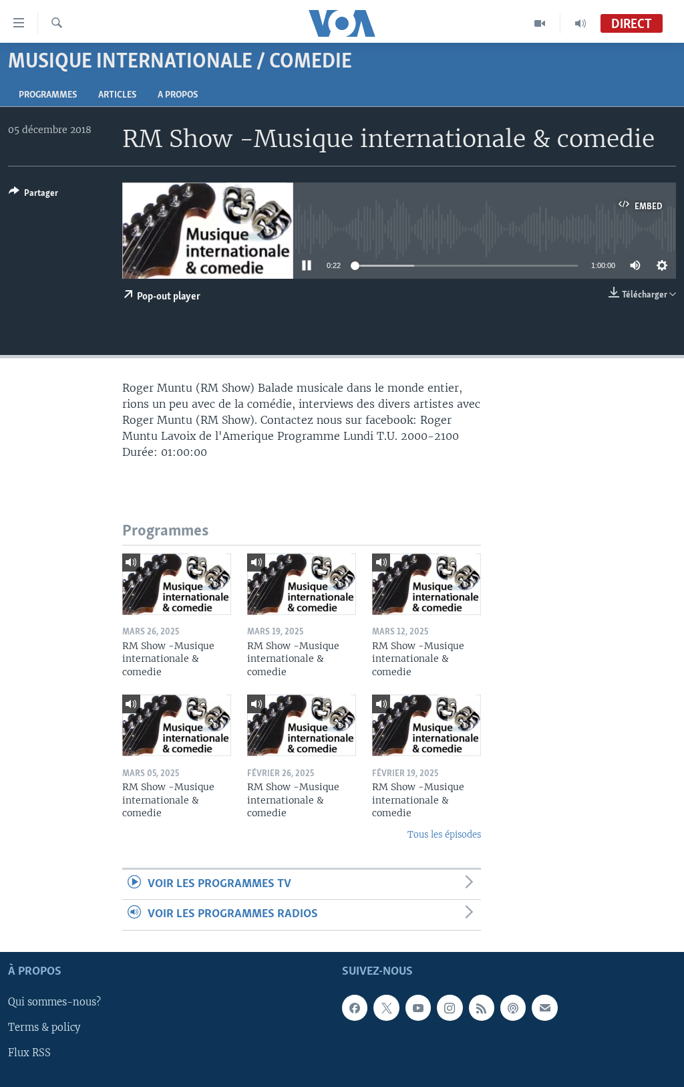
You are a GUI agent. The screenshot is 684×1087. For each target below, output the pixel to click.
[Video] (540, 23)
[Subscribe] (544, 1007)
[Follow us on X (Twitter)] (386, 1007)
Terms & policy (44, 1027)
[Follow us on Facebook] (354, 1007)
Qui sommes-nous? (54, 1002)
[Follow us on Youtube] (418, 1007)
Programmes (48, 95)
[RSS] (481, 1007)
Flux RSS (29, 1053)
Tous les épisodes (444, 834)
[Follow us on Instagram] (449, 1007)
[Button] (33, 195)
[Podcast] (513, 1007)
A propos (178, 95)
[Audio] (580, 23)
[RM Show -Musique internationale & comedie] (176, 584)
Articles (117, 95)
